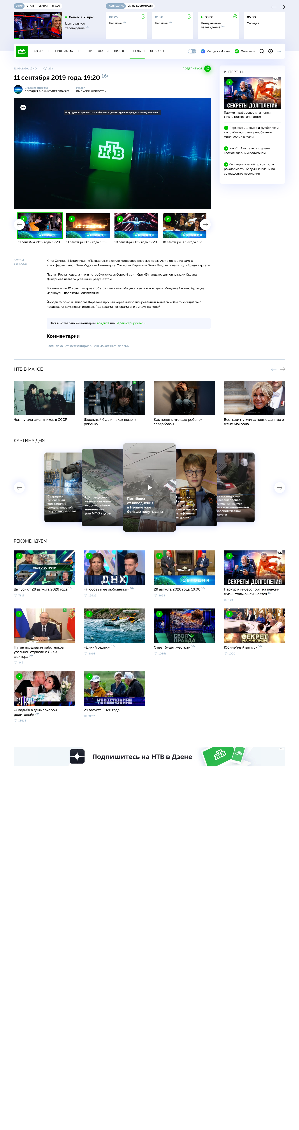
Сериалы (157, 51)
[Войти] (270, 51)
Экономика (248, 51)
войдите (103, 323)
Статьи (103, 51)
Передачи (137, 51)
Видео (119, 51)
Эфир (38, 51)
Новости (85, 51)
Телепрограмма (60, 51)
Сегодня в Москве (218, 51)
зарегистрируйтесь (130, 323)
